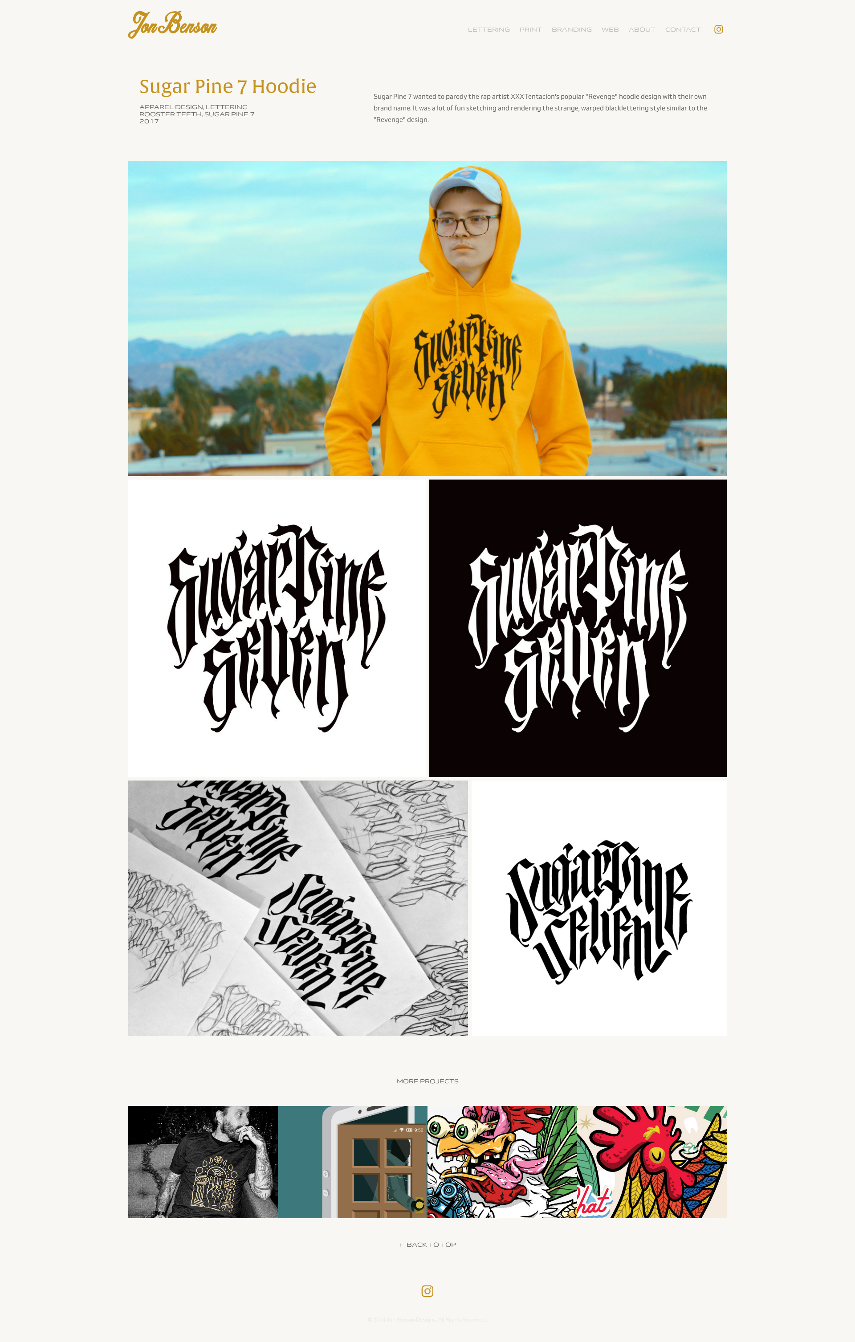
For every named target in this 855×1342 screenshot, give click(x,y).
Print (531, 29)
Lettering (489, 29)
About (642, 29)
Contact (683, 29)
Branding (572, 29)
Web (610, 29)
